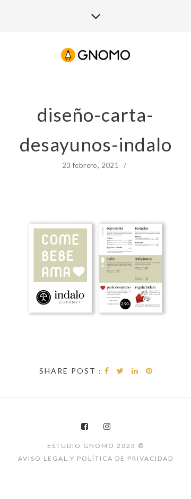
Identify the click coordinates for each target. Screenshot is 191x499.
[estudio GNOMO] (95, 56)
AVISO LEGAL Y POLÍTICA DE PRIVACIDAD (95, 458)
